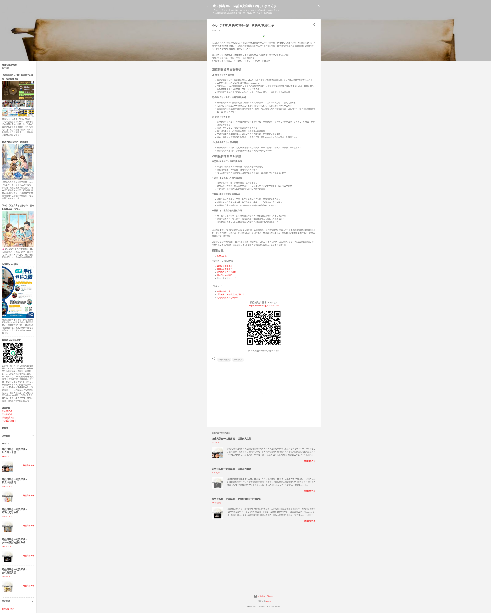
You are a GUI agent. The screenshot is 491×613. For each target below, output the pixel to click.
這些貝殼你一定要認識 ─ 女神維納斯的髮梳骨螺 (236, 499)
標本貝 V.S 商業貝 (224, 275)
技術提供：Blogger (265, 596)
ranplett (268, 601)
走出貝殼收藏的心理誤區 (227, 297)
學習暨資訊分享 (9, 420)
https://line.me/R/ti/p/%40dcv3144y (263, 306)
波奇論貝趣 (222, 256)
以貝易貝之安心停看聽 (226, 272)
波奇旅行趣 (7, 414)
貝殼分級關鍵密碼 (224, 266)
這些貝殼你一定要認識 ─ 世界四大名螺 (231, 438)
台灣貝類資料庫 (223, 291)
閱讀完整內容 (309, 461)
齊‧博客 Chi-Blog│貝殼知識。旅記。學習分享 (245, 6)
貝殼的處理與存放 (224, 269)
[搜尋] (319, 7)
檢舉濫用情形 (8, 609)
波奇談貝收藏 (224, 359)
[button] (313, 25)
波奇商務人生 (8, 417)
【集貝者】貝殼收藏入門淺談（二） (232, 294)
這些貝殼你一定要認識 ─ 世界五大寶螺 (231, 468)
